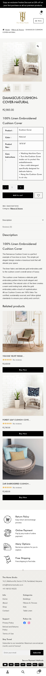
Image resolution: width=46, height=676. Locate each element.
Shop (5, 607)
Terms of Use (8, 634)
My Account (7, 672)
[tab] (23, 220)
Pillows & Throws (18, 30)
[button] (39, 195)
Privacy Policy (8, 623)
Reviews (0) (7, 227)
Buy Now (23, 370)
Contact (6, 611)
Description (7, 220)
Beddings (26, 599)
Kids (24, 607)
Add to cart (18, 195)
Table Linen (27, 611)
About (5, 603)
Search (23, 672)
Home (7, 30)
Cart (35, 670)
